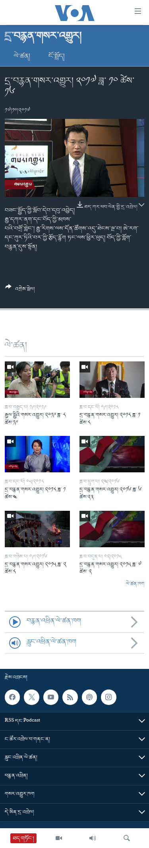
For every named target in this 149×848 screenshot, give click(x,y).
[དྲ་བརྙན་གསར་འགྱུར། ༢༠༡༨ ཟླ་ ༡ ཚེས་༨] (112, 379)
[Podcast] (89, 697)
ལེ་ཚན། (22, 56)
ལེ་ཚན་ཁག (135, 584)
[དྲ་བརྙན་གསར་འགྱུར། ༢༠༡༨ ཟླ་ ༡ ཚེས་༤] (37, 454)
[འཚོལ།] (127, 838)
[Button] (20, 291)
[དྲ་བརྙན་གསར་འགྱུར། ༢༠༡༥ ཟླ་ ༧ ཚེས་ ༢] (112, 529)
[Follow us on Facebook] (12, 697)
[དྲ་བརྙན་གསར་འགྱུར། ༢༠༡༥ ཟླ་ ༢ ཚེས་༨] (37, 529)
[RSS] (69, 697)
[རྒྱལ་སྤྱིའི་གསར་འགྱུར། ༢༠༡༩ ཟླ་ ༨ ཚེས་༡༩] (37, 379)
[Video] (59, 838)
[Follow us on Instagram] (108, 697)
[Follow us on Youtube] (50, 697)
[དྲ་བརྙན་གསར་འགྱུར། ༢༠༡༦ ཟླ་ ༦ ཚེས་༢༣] (112, 454)
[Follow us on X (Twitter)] (31, 697)
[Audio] (92, 838)
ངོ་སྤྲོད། (56, 56)
